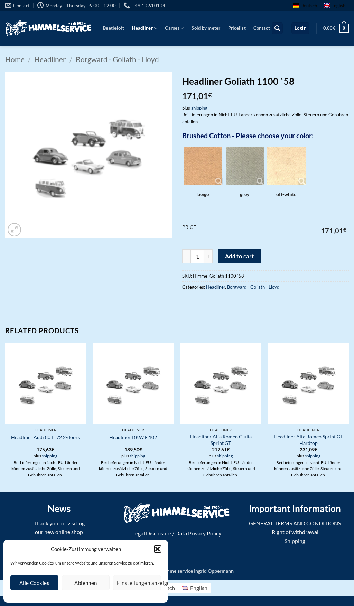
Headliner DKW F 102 (133, 437)
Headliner (142, 28)
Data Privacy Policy (198, 533)
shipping (199, 108)
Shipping (295, 541)
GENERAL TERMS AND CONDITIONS (295, 523)
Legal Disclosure (151, 533)
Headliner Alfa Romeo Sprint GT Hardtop (308, 439)
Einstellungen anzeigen (139, 583)
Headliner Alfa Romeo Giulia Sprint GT (221, 439)
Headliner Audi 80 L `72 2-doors (45, 437)
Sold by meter (206, 28)
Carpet (172, 28)
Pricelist (237, 28)
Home (15, 59)
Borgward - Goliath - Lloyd (117, 59)
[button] (157, 549)
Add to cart (239, 256)
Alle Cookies (34, 583)
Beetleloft (113, 28)
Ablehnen (85, 583)
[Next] (348, 417)
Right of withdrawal (295, 532)
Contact (261, 28)
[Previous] (5, 417)
